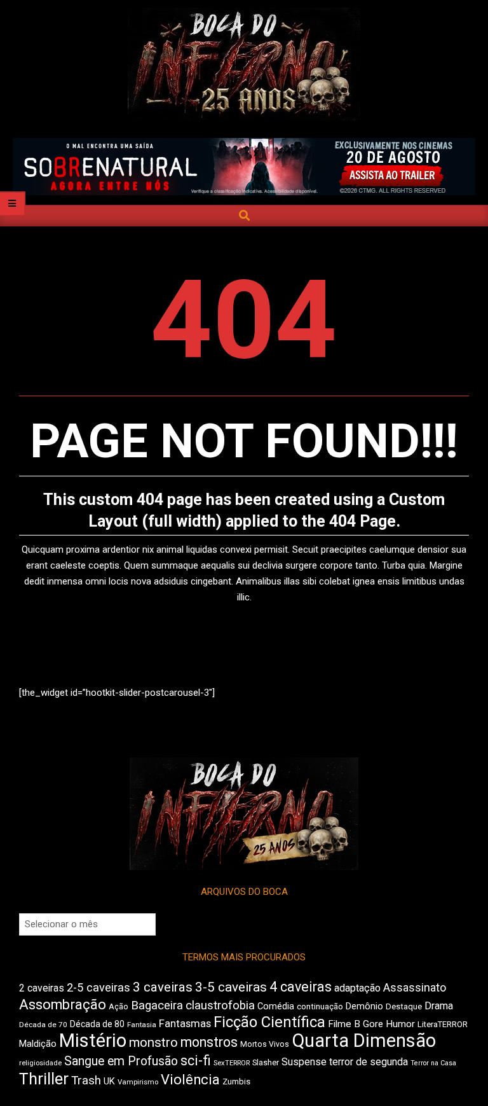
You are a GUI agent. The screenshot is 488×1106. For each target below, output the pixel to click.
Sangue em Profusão (121, 1061)
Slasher (265, 1062)
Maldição (38, 1043)
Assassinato (414, 987)
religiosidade (40, 1063)
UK (109, 1081)
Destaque (404, 1006)
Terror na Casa (433, 1063)
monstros (209, 1042)
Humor (400, 1024)
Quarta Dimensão (364, 1040)
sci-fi (195, 1060)
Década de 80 (97, 1024)
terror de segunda (368, 1062)
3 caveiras (163, 987)
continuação (320, 1006)
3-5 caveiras (231, 987)
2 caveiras (41, 988)
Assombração (62, 1005)
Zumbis (236, 1081)
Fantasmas (185, 1024)
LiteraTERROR (442, 1024)
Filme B (344, 1024)
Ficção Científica (269, 1022)
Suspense (304, 1062)
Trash (86, 1081)
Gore (373, 1024)
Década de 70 (43, 1024)
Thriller (44, 1079)
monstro (153, 1042)
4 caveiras (300, 987)
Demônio (364, 1006)
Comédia (275, 1006)
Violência (190, 1080)
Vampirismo (138, 1081)
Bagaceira (157, 1006)
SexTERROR (232, 1063)
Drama (438, 1006)
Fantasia (141, 1024)
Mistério (92, 1040)
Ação (118, 1006)
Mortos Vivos (264, 1044)
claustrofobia (220, 1006)
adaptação (357, 988)
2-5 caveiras (98, 987)
